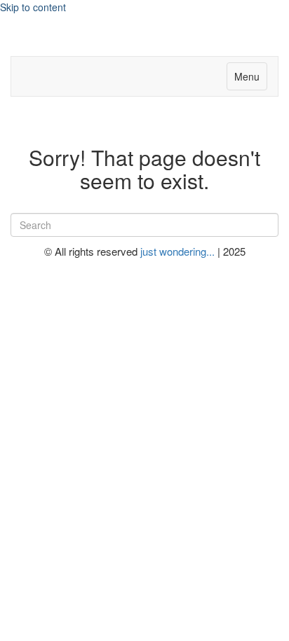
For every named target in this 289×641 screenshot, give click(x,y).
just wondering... (178, 251)
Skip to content (33, 7)
